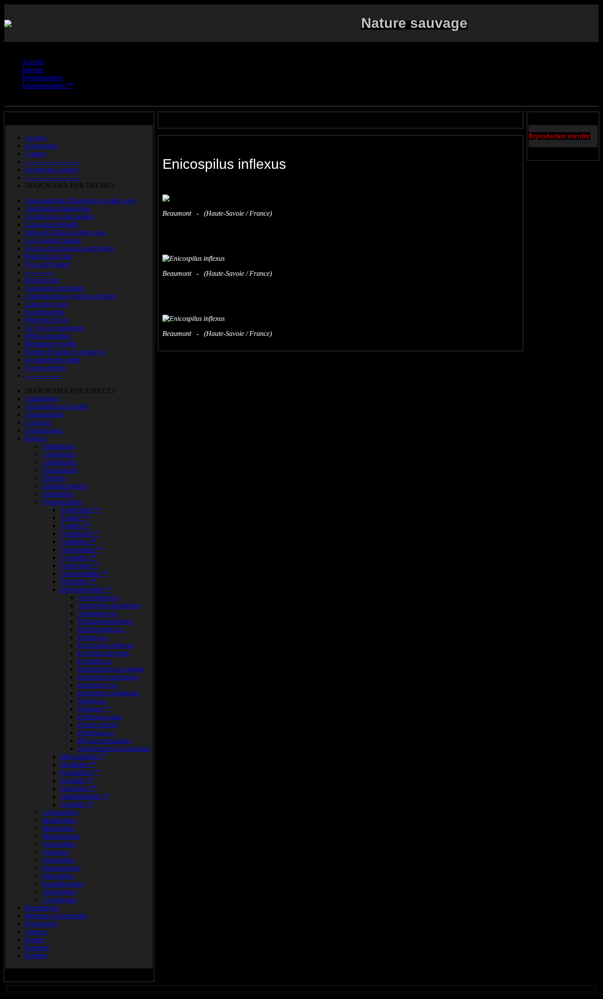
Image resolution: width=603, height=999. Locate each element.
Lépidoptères (60, 812)
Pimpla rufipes (98, 724)
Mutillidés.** (78, 764)
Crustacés (38, 422)
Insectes (36, 438)
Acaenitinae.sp (98, 597)
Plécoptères (58, 876)
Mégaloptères (61, 836)
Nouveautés (41, 145)
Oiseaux (36, 931)
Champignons (44, 414)
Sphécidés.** (78, 788)
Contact (35, 153)
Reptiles (36, 955)
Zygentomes (59, 900)
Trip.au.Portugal (47, 264)
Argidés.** (75, 526)
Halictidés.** (78, 581)
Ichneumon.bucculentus (111, 669)
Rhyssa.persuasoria (104, 740)
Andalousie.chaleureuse (58, 208)
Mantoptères (59, 820)
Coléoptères (58, 454)
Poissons (37, 947)
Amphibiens (42, 398)
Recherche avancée (52, 169)
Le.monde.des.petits (52, 359)
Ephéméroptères (64, 486)
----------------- (43, 375)
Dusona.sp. (93, 637)
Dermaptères (60, 470)
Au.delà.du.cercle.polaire (59, 216)
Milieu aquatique (48, 335)
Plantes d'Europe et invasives (65, 351)
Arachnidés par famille (56, 406)
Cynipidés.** (78, 557)
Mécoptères (58, 828)
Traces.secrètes (45, 367)
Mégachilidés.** (83, 756)
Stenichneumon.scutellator (114, 748)
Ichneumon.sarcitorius (108, 677)
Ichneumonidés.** (85, 589)
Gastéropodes (44, 430)
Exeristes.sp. (95, 661)
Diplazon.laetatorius (105, 621)
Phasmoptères (61, 868)
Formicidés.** (80, 565)
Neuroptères (59, 844)
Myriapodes (41, 923)
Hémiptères (58, 494)
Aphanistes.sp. (98, 613)
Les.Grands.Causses (53, 240)
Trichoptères (59, 892)
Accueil (35, 137)
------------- (39, 272)
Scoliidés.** (77, 780)
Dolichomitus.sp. (101, 629)
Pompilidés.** (80, 772)
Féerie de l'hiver (47, 320)
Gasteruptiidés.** (84, 573)
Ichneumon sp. (98, 685)
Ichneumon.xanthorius (109, 693)
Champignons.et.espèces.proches (71, 296)
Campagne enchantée (54, 288)
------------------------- (52, 161)
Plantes (35, 939)
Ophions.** (94, 709)
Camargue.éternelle (52, 224)
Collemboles (59, 462)
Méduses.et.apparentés (56, 915)
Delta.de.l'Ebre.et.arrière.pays (66, 232)
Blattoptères (58, 446)
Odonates (55, 852)
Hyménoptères (62, 502)
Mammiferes (42, 907)
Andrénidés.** (80, 510)
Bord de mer (42, 280)
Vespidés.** (77, 804)
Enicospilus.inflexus (106, 645)
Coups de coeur (46, 304)
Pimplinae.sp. (96, 732)
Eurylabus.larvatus (103, 653)
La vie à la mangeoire (55, 328)
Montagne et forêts (51, 343)
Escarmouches (45, 312)
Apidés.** (74, 518)
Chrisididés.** (80, 534)
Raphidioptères (63, 884)
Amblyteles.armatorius (109, 605)
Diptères (54, 478)
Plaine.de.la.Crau (48, 256)
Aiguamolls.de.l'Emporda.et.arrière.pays (80, 200)
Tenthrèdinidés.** (85, 796)
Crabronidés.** (81, 549)
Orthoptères (58, 860)
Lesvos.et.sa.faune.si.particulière (70, 248)
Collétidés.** (78, 541)
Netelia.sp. (92, 701)
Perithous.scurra (100, 717)
